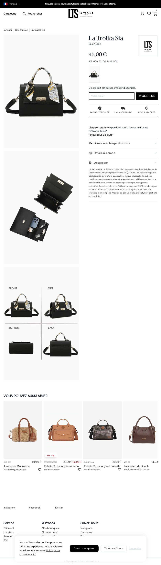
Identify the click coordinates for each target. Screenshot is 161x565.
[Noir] (94, 74)
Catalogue (10, 13)
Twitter (59, 507)
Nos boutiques (50, 528)
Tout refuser (113, 548)
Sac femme (21, 30)
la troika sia (38, 30)
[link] (23, 430)
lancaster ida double (136, 466)
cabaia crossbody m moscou (61, 466)
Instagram (9, 507)
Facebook (34, 507)
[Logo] (80, 13)
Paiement (9, 528)
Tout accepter (84, 548)
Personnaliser (135, 548)
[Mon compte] (142, 14)
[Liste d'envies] (149, 14)
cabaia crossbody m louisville (102, 466)
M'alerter (147, 96)
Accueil (8, 30)
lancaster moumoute (17, 466)
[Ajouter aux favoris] (39, 469)
